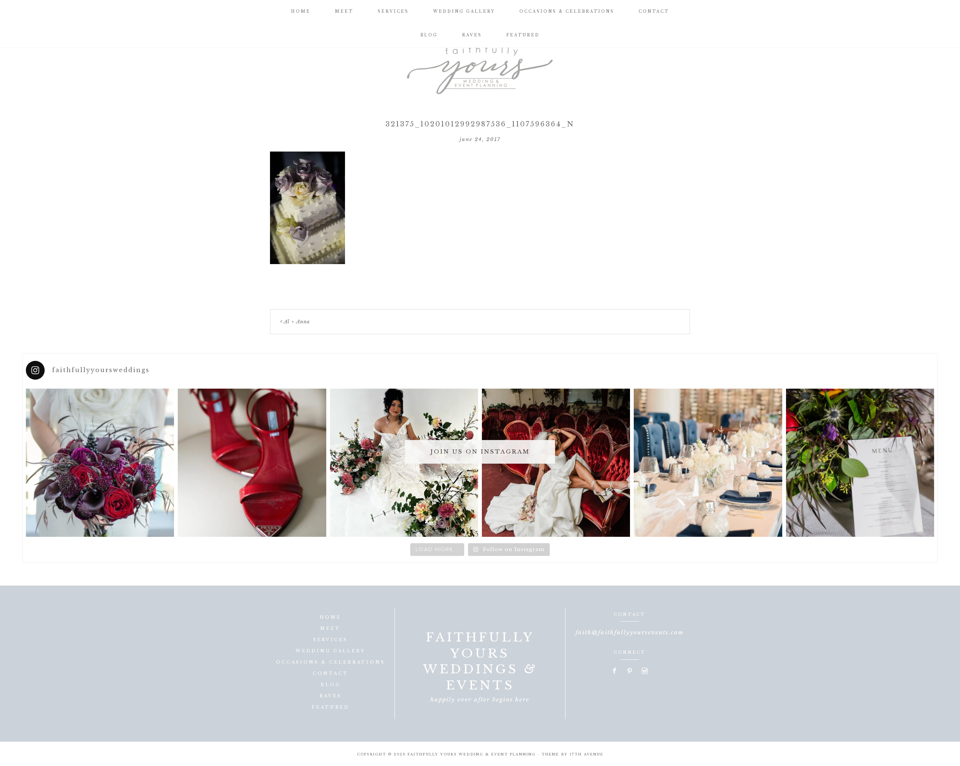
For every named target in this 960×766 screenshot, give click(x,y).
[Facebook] (615, 671)
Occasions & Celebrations (330, 662)
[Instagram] (644, 671)
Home (330, 617)
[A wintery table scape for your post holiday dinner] (708, 463)
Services (330, 639)
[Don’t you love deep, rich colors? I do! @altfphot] (100, 463)
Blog (330, 684)
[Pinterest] (630, 671)
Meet (330, 628)
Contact (330, 673)
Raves (331, 695)
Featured (331, 707)
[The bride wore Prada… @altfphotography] (252, 463)
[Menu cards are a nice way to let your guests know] (860, 463)
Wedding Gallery (330, 650)
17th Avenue (586, 754)
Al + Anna (297, 321)
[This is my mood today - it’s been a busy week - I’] (556, 463)
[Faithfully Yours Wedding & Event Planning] (480, 67)
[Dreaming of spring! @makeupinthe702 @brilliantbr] (404, 463)
